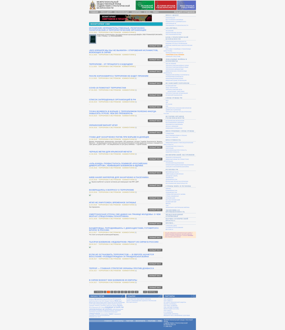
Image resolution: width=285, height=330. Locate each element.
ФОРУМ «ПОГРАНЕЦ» (170, 304)
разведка (114, 312)
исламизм (99, 310)
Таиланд (119, 304)
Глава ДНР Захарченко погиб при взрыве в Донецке (119, 137)
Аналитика (136, 12)
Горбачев (92, 301)
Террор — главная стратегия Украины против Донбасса (121, 268)
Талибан (91, 305)
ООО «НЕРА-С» (168, 300)
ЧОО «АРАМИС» (168, 299)
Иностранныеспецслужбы (187, 7)
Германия (118, 299)
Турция (114, 305)
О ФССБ (147, 12)
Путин (115, 302)
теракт (111, 314)
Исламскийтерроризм (147, 7)
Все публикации (121, 12)
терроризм (117, 314)
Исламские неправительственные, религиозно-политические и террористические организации (117, 29)
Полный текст (155, 46)
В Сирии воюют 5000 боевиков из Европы (113, 280)
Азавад (91, 299)
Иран (120, 301)
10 (136, 292)
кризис (112, 310)
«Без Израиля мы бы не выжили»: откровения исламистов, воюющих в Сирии (123, 51)
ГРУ (114, 299)
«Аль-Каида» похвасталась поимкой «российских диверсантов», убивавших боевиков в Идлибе (118, 164)
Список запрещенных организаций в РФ (112, 99)
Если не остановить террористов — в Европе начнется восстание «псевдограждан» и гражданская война (121, 255)
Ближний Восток (107, 299)
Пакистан (110, 302)
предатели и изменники (103, 312)
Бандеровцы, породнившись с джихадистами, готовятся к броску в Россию (124, 229)
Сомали (113, 304)
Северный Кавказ (101, 304)
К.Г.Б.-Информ (168, 312)
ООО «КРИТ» (168, 310)
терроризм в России (95, 315)
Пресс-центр (106, 12)
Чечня (103, 307)
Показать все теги (94, 317)
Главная (94, 12)
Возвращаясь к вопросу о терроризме (111, 190)
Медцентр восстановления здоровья (177, 315)
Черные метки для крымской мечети (110, 152)
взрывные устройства (114, 307)
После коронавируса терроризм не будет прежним (118, 76)
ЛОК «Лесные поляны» (171, 307)
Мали (102, 302)
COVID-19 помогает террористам (107, 88)
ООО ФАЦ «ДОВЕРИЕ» (171, 305)
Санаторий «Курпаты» (171, 314)
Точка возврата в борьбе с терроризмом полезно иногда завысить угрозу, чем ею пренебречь (122, 112)
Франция (95, 307)
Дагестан (98, 301)
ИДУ (103, 301)
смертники (94, 313)
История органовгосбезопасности (165, 7)
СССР (90, 304)
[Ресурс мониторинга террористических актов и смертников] (126, 18)
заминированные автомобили (100, 309)
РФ (119, 302)
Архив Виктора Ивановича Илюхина (138, 299)
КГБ (95, 302)
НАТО (105, 302)
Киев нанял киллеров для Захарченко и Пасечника (119, 177)
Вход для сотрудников (184, 12)
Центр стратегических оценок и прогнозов (141, 300)
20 (145, 292)
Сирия (109, 304)
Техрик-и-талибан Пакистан (103, 305)
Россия (122, 302)
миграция (118, 310)
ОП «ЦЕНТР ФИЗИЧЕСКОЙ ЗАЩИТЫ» (175, 302)
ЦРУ (99, 307)
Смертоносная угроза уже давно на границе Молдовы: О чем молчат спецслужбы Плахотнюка (125, 215)
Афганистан (98, 299)
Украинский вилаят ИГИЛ (103, 125)
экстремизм (105, 315)
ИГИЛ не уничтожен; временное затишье (112, 202)
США (94, 304)
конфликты (106, 310)
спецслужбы (104, 314)
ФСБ (90, 307)
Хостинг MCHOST (132, 302)
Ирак (116, 301)
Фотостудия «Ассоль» (171, 309)
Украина (119, 305)
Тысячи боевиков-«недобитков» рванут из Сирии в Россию (124, 242)
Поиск (156, 12)
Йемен (91, 302)
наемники (92, 312)
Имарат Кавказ (109, 301)
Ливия (98, 302)
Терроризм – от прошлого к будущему (111, 64)
